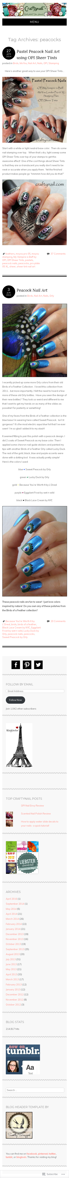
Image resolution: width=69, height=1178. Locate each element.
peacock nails (9, 263)
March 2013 (12, 979)
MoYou (23, 63)
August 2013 (13, 954)
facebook (32, 1153)
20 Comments (58, 621)
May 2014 (11, 908)
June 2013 (11, 964)
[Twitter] (38, 665)
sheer (12, 266)
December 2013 (15, 934)
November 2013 (14, 939)
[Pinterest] (27, 665)
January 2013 (13, 989)
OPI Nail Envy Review (32, 805)
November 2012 (14, 999)
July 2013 (11, 959)
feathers (10, 253)
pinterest (43, 1153)
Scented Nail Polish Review (36, 813)
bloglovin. (21, 1157)
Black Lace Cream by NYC (16, 627)
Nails (39, 63)
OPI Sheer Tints (15, 260)
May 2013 (11, 969)
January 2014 (13, 929)
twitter (52, 1153)
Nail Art (32, 63)
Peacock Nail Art (32, 290)
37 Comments (58, 253)
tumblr (9, 1157)
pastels (29, 260)
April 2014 (11, 913)
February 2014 (14, 924)
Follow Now (15, 700)
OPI (45, 63)
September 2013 (15, 949)
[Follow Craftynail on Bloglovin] (19, 766)
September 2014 (15, 903)
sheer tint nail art (26, 266)
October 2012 (13, 1004)
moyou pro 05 (23, 253)
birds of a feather (27, 624)
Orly (52, 295)
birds (14, 624)
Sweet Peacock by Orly (15, 637)
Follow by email (19, 684)
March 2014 (12, 918)
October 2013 (13, 944)
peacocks (23, 263)
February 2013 (14, 984)
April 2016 (11, 898)
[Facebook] (16, 665)
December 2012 (15, 994)
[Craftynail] (34, 16)
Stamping (53, 63)
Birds (16, 63)
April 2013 (11, 974)
